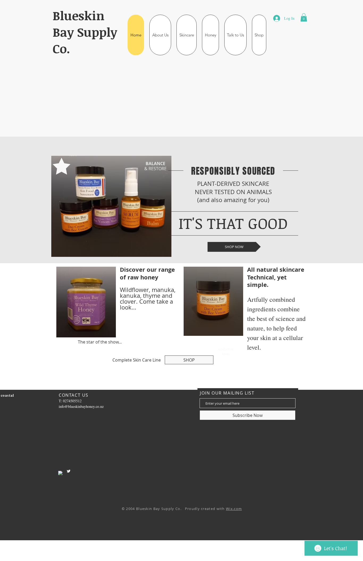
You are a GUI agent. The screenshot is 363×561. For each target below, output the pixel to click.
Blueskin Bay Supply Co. (85, 32)
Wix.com (234, 508)
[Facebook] (60, 473)
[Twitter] (68, 471)
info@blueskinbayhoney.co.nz (81, 406)
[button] (160, 35)
